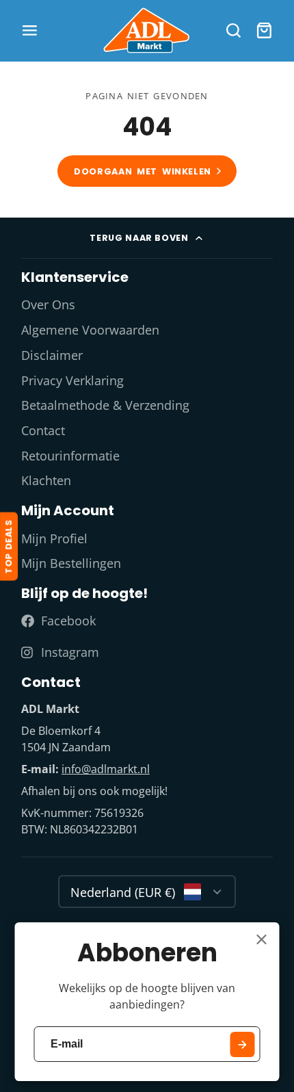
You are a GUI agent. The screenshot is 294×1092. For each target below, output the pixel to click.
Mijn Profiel (54, 538)
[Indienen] (242, 1044)
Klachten (46, 480)
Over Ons (48, 304)
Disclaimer (52, 355)
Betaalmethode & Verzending (105, 405)
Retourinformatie (70, 455)
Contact (43, 430)
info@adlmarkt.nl (106, 769)
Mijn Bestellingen (71, 563)
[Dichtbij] (262, 939)
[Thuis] (147, 30)
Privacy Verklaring (72, 380)
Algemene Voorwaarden (90, 330)
